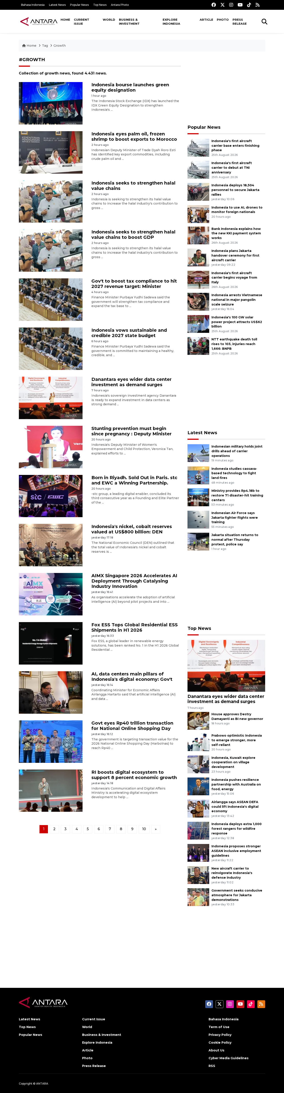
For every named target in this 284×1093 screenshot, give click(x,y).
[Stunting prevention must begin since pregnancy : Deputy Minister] (51, 446)
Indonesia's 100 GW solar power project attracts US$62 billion (236, 322)
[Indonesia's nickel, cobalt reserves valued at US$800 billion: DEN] (51, 545)
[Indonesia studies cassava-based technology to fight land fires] (198, 475)
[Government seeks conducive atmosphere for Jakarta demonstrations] (198, 897)
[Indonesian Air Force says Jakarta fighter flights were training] (198, 519)
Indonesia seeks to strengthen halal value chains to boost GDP (133, 234)
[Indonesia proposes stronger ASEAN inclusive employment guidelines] (198, 852)
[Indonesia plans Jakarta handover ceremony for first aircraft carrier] (198, 257)
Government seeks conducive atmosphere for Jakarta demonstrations (236, 895)
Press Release (240, 21)
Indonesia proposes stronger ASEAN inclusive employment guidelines (236, 851)
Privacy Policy (220, 1035)
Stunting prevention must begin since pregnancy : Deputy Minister (131, 431)
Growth (59, 46)
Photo (223, 19)
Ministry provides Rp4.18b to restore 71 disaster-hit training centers (237, 495)
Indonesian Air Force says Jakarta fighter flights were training (234, 517)
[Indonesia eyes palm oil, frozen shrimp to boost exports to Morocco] (51, 152)
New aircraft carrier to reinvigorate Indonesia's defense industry (231, 873)
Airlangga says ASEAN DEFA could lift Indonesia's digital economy (234, 806)
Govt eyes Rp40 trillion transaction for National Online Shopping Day (132, 725)
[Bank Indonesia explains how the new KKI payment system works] (198, 235)
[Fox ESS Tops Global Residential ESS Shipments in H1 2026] (51, 643)
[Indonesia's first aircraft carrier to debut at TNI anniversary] (198, 169)
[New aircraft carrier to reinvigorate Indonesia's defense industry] (198, 875)
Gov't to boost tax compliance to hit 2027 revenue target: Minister (134, 283)
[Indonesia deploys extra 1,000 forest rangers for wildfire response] (198, 830)
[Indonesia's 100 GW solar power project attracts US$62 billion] (198, 323)
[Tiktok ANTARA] (249, 5)
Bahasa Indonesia (33, 4)
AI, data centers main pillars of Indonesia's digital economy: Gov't (131, 676)
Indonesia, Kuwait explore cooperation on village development (233, 762)
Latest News (57, 4)
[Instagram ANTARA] (231, 5)
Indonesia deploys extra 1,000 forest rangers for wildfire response (236, 828)
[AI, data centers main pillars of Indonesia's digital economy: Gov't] (51, 692)
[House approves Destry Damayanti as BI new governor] (198, 720)
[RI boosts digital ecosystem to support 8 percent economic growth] (51, 790)
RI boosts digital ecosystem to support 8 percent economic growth (134, 775)
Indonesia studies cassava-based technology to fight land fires (234, 473)
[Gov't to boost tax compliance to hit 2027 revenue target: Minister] (51, 299)
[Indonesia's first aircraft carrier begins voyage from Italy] (198, 279)
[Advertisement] (226, 88)
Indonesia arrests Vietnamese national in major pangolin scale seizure (236, 299)
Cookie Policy (220, 1043)
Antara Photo (120, 4)
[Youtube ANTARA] (240, 5)
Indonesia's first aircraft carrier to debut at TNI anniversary (231, 167)
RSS (212, 1066)
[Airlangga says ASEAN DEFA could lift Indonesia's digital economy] (198, 808)
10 (144, 829)
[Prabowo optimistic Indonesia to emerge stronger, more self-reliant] (198, 742)
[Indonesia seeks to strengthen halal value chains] (51, 201)
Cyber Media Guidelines (228, 1058)
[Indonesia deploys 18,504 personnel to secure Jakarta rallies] (198, 191)
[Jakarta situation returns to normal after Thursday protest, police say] (198, 541)
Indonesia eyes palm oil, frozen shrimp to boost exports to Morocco (134, 136)
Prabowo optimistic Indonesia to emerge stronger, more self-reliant (236, 740)
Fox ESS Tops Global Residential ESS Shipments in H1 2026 (134, 627)
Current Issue (81, 21)
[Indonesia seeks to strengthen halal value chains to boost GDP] (51, 250)
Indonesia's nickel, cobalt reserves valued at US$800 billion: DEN (131, 529)
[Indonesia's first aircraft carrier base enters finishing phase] (198, 147)
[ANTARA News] (39, 21)
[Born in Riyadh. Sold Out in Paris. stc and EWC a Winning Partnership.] (51, 496)
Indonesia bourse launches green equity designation (130, 87)
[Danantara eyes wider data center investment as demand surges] (51, 398)
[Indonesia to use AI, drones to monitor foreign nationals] (198, 214)
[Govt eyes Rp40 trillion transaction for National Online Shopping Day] (51, 741)
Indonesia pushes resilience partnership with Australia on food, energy (236, 784)
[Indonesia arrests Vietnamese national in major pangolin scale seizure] (198, 301)
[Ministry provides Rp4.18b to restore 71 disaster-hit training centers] (198, 497)
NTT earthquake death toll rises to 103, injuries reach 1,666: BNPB (234, 344)
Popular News (79, 4)
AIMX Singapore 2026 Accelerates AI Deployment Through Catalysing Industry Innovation (134, 581)
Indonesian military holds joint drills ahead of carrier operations (236, 451)
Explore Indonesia (171, 21)
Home (65, 19)
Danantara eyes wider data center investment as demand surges (131, 382)
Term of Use (219, 1027)
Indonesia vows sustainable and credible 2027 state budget (129, 332)
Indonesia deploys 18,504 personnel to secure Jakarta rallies (235, 190)
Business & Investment (129, 21)
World (109, 19)
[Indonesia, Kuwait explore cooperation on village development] (198, 764)
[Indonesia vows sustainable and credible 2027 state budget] (51, 348)
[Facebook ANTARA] (213, 5)
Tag (45, 46)
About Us (216, 1050)
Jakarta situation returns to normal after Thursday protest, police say (234, 539)
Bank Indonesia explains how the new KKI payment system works (236, 233)
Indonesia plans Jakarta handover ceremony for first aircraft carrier (235, 255)
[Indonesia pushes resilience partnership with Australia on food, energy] (198, 786)
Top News (99, 4)
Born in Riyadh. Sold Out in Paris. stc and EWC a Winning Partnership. (134, 480)
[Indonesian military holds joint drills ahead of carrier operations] (198, 453)
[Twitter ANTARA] (222, 5)
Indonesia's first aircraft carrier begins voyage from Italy (234, 277)
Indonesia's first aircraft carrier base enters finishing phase (235, 145)
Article (206, 19)
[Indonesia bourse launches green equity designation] (51, 103)
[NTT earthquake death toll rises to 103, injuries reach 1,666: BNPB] (198, 346)
